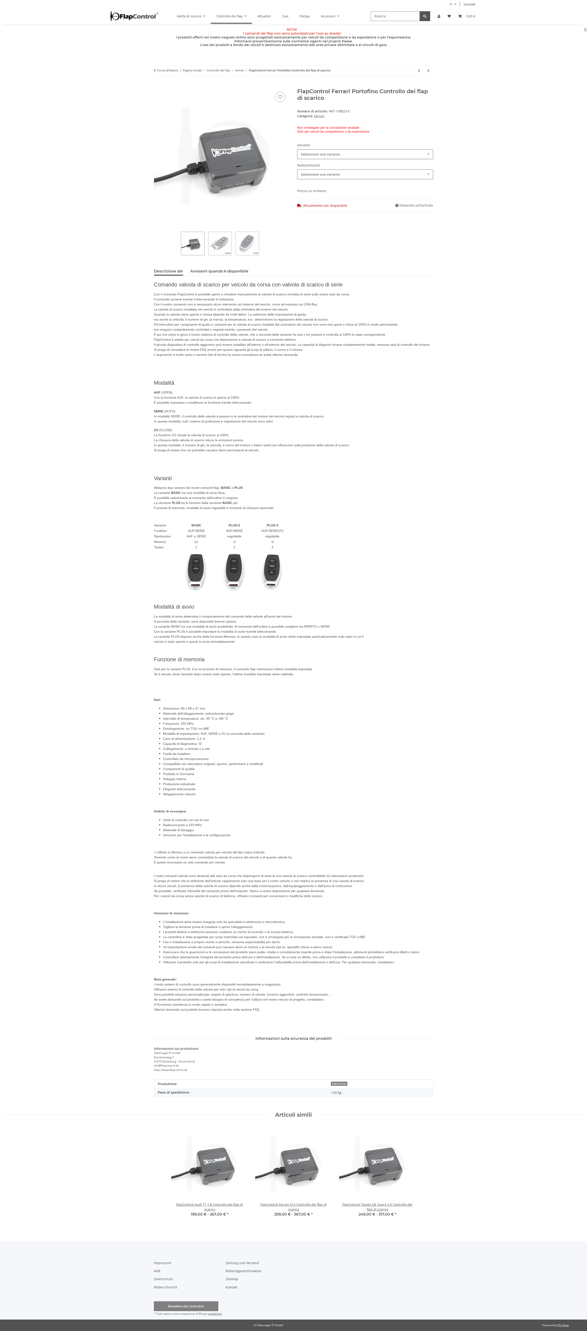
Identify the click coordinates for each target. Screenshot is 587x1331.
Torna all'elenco (167, 70)
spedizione (215, 1314)
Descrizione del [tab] (168, 271)
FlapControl (339, 1083)
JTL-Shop (563, 1325)
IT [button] (451, 4)
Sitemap (232, 1279)
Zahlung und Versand (242, 1263)
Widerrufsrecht (165, 1287)
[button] (439, 16)
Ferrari (319, 116)
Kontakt (469, 4)
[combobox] (365, 154)
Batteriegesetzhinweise (243, 1271)
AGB (157, 1271)
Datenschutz (163, 1279)
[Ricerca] (425, 16)
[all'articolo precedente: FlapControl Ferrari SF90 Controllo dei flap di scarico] (419, 70)
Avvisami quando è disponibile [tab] (219, 271)
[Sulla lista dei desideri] (280, 97)
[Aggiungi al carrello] (157, 85)
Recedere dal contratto (186, 1306)
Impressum (162, 1263)
